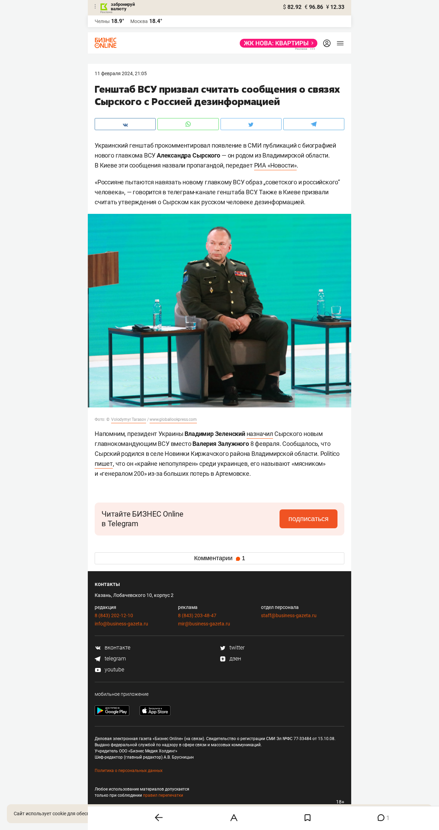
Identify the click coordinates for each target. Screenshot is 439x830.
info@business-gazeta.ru (121, 623)
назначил (260, 433)
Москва (139, 21)
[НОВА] (277, 43)
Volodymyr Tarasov (128, 419)
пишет (104, 463)
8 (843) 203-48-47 (197, 615)
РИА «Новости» (275, 165)
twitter (236, 647)
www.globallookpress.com (173, 419)
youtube (113, 669)
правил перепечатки (163, 795)
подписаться (308, 518)
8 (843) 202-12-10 (114, 615)
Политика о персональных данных (129, 770)
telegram (114, 658)
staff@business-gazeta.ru (289, 615)
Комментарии (219, 558)
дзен (234, 658)
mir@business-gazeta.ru (204, 623)
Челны (102, 21)
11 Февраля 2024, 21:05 (121, 73)
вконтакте (116, 647)
